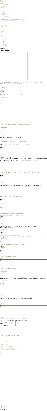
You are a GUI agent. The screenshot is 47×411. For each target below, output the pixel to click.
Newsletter (2, 407)
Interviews (2, 2)
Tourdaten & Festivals (5, 4)
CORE (3, 11)
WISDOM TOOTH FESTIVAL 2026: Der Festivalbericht (7, 348)
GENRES (2, 8)
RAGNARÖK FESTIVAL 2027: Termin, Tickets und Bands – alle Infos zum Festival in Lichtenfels (12, 19)
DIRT (3, 12)
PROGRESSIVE (5, 38)
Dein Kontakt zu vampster (5, 43)
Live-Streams (4, 34)
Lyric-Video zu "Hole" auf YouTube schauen (5, 161)
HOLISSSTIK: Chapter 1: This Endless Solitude (6, 346)
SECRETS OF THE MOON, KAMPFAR (8, 256)
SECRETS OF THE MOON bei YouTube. (4, 228)
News (2, 1)
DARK (3, 40)
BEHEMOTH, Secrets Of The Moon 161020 (8, 135)
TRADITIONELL (5, 37)
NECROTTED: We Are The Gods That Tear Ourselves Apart (8, 349)
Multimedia (2, 7)
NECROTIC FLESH (25, 144)
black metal (2, 230)
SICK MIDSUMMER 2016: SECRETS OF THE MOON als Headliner (13, 141)
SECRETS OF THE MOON (4, 97)
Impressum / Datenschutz (4, 406)
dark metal (2, 88)
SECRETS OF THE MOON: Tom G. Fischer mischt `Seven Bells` (12, 244)
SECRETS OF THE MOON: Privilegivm (8, 268)
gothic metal (2, 87)
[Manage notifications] (45, 409)
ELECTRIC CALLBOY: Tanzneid (5, 344)
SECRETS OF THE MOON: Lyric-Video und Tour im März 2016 (12, 155)
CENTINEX (12, 144)
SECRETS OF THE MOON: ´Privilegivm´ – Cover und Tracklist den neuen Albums (16, 318)
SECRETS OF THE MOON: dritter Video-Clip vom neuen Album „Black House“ (15, 124)
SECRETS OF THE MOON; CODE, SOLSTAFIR (9, 335)
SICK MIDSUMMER (3, 145)
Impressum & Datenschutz (5, 45)
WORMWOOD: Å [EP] (4, 26)
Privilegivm (29, 186)
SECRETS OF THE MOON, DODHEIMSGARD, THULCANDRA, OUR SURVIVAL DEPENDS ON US (20, 172)
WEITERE (4, 42)
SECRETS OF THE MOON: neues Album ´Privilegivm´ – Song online (13, 296)
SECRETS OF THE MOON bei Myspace (4, 299)
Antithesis (27, 186)
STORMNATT (15, 144)
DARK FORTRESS (5, 246)
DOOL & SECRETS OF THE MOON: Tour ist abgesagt (11, 94)
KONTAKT (2, 14)
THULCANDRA (26, 160)
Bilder (2, 3)
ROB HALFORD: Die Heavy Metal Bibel (6, 347)
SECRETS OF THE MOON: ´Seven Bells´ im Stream (10, 224)
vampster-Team (4, 15)
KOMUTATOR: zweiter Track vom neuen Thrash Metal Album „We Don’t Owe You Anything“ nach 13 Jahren (13, 20)
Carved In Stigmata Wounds (22, 186)
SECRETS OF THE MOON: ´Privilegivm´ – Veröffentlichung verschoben (14, 277)
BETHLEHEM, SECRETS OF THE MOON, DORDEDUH (11, 213)
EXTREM (4, 9)
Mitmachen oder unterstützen (6, 16)
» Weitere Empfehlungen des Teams (4, 350)
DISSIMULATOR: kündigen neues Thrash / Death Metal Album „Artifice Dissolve (10, 21)
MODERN (4, 13)
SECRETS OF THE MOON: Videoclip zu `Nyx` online (10, 235)
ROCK (3, 10)
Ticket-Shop (4, 6)
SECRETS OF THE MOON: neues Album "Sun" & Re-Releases (12, 183)
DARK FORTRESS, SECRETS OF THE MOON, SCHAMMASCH (13, 196)
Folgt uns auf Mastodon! (2, 410)
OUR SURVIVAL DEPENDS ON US (33, 160)
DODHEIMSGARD (21, 160)
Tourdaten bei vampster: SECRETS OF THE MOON (6, 162)
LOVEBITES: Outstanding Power (5, 25)
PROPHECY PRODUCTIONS (21, 158)
